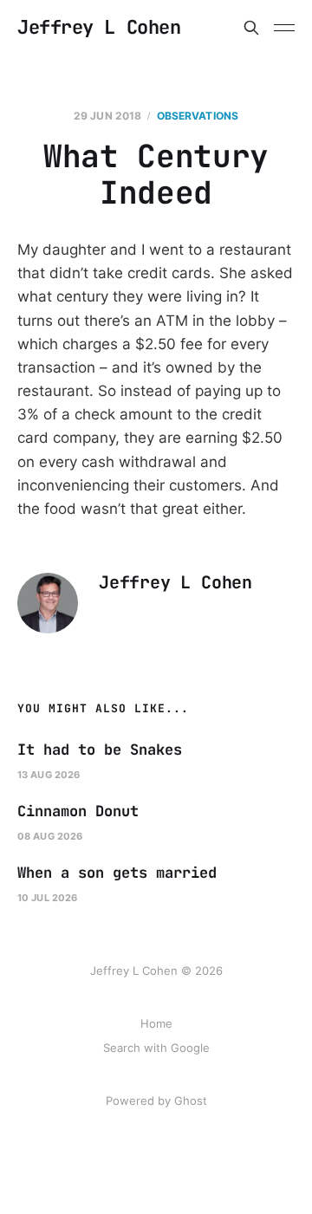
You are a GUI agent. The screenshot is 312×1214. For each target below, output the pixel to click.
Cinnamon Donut (78, 811)
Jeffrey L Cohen (98, 27)
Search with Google (156, 1048)
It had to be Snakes (99, 749)
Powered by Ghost (156, 1100)
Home (156, 1023)
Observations (197, 115)
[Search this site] (251, 28)
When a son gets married (117, 872)
